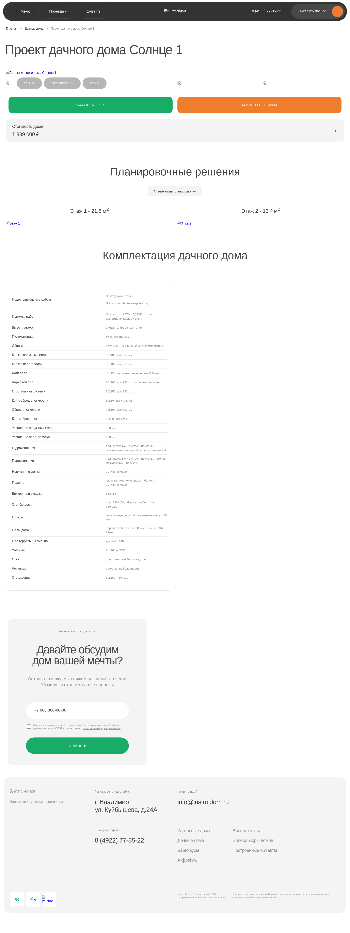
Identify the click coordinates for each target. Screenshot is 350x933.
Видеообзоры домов (253, 840)
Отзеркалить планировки (173, 191)
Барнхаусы (188, 850)
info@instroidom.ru (203, 802)
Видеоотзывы (246, 830)
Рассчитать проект (90, 104)
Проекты (56, 11)
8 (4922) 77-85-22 (266, 11)
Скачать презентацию (259, 104)
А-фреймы (187, 860)
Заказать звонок (313, 11)
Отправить (77, 745)
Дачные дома (34, 28)
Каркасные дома (193, 830)
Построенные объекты (255, 850)
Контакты (93, 11)
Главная (11, 28)
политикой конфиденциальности (102, 728)
